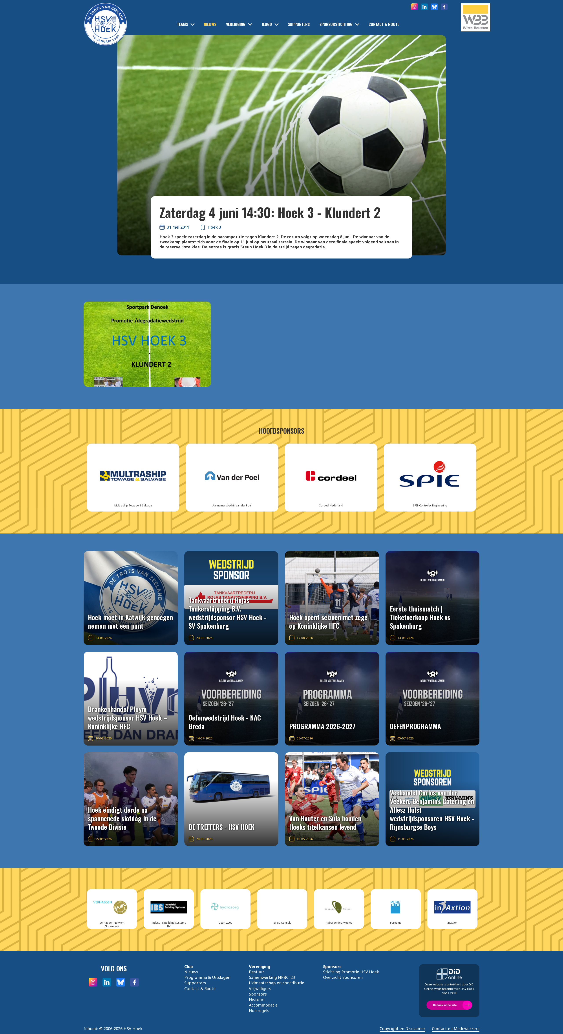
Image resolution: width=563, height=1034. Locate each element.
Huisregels (259, 1010)
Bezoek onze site (445, 1005)
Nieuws (210, 24)
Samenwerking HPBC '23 (272, 977)
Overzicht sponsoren (343, 977)
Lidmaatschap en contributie (276, 982)
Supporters (299, 24)
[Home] (106, 17)
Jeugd (266, 24)
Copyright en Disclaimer (402, 1028)
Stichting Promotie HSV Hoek (351, 971)
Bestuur (256, 971)
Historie (256, 999)
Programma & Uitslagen (207, 977)
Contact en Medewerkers (455, 1028)
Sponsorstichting (336, 24)
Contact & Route (384, 24)
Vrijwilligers (260, 988)
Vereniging (235, 24)
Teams (182, 24)
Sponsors (258, 994)
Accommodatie (263, 1005)
